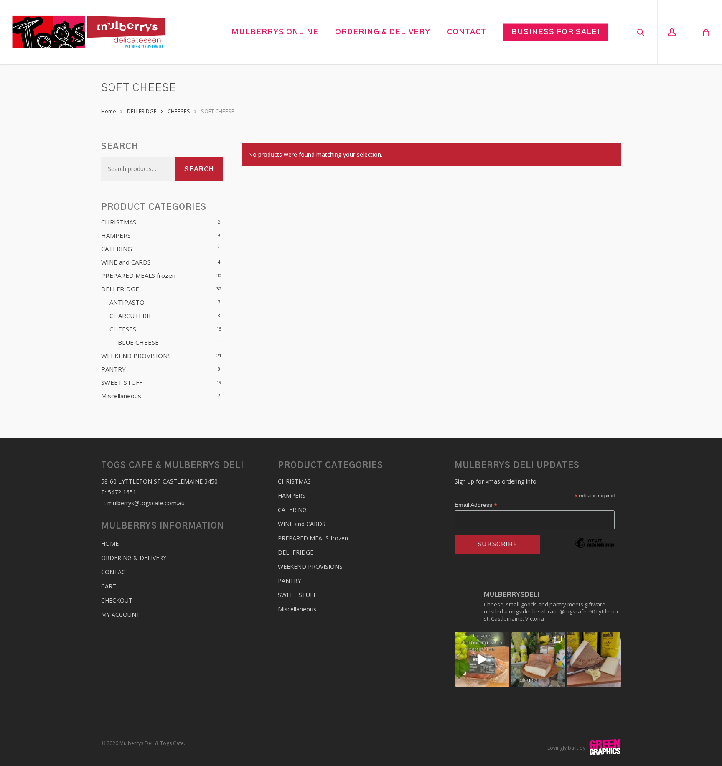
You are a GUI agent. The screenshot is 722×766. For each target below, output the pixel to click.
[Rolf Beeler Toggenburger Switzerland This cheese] (594, 659)
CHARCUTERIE (131, 315)
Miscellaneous (121, 396)
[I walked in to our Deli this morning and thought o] (482, 659)
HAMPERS (116, 235)
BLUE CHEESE (138, 342)
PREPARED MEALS (138, 275)
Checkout (116, 600)
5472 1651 (122, 492)
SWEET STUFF (121, 382)
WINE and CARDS (126, 262)
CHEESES (179, 111)
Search (199, 169)
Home (108, 111)
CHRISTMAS (118, 222)
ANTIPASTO (127, 302)
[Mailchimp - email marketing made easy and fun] (595, 555)
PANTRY (113, 369)
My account (120, 614)
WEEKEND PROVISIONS (136, 355)
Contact (115, 572)
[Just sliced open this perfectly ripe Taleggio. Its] (538, 659)
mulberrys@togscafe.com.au (146, 503)
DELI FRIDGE (142, 111)
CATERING (116, 248)
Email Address (476, 505)
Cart (108, 586)
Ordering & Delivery (133, 558)
